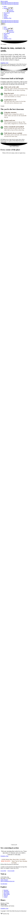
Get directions (4, 883)
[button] (9, 8)
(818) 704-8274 (5, 861)
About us (6, 895)
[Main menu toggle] (3, 24)
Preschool (11, 10)
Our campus (6, 892)
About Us (6, 15)
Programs (6, 8)
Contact (5, 16)
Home (5, 6)
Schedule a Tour (7, 18)
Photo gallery (7, 894)
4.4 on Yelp (3, 870)
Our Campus (7, 12)
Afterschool (11, 11)
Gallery (5, 14)
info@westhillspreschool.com (7, 881)
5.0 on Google (11, 870)
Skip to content (4, 1)
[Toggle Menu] (11, 8)
